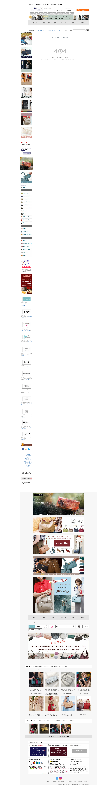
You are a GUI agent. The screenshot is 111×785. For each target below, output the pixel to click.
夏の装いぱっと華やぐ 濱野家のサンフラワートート (68, 714)
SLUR (27, 392)
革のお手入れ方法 (28, 463)
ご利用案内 (28, 455)
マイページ (28, 459)
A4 (38, 30)
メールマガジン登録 (28, 462)
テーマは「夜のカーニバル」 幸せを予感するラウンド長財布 (84, 690)
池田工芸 (26, 367)
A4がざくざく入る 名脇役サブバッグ (84, 714)
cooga (23, 355)
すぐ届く (54, 30)
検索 (88, 30)
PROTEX (28, 379)
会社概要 (28, 454)
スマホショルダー (43, 30)
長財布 (49, 30)
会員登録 (28, 457)
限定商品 (58, 30)
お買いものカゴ (28, 458)
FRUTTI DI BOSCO (26, 330)
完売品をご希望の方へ (28, 461)
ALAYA (23, 439)
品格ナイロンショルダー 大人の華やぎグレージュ (52, 714)
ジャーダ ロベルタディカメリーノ (26, 342)
